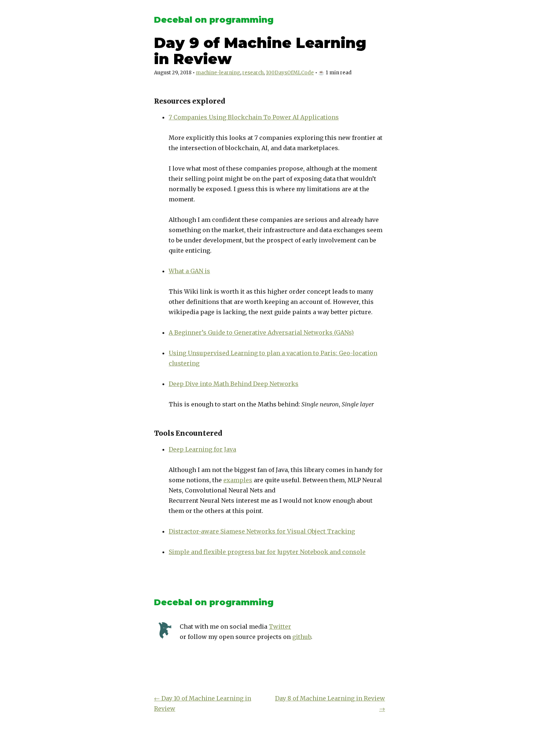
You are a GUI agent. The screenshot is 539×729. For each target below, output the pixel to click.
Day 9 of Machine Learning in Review (260, 51)
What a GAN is (189, 271)
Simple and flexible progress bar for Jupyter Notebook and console (267, 551)
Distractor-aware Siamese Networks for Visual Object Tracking (262, 531)
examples (237, 480)
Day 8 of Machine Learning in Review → (330, 703)
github (301, 636)
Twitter (280, 626)
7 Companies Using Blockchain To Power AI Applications (254, 117)
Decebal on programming (214, 20)
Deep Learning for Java (202, 449)
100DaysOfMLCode (290, 73)
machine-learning (218, 73)
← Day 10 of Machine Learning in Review (202, 703)
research (253, 73)
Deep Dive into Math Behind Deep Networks (233, 383)
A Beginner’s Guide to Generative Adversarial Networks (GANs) (261, 332)
